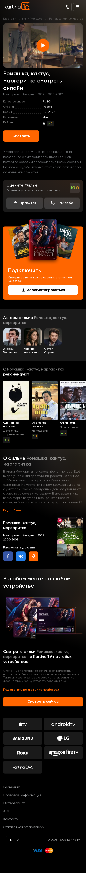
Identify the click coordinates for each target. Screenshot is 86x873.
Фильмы (22, 18)
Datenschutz (14, 803)
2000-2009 (55, 94)
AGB (7, 811)
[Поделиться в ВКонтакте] (21, 556)
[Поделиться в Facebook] (8, 556)
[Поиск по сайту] (68, 7)
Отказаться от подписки (23, 827)
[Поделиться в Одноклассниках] (33, 556)
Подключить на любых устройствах (31, 689)
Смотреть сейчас (43, 701)
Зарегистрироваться (46, 290)
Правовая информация (22, 795)
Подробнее (12, 510)
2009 (40, 94)
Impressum (11, 787)
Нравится (28, 203)
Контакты (11, 819)
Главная (8, 18)
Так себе (65, 203)
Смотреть (21, 136)
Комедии (28, 94)
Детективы (11, 430)
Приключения (15, 434)
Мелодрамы (38, 18)
